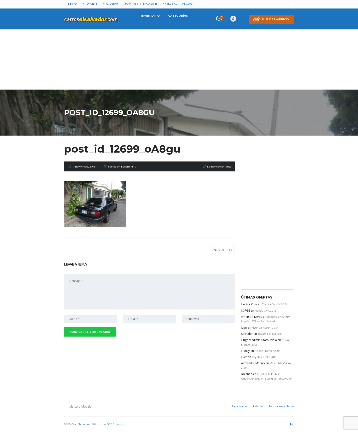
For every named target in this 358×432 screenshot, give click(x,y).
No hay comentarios (219, 166)
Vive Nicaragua (81, 424)
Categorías (178, 15)
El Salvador (111, 4)
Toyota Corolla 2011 (270, 334)
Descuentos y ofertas (281, 406)
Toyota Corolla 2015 (274, 304)
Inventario (150, 15)
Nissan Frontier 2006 (267, 351)
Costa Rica (170, 4)
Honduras (131, 4)
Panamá (187, 4)
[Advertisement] (179, 61)
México (72, 4)
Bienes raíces (239, 406)
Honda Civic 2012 (265, 310)
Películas (258, 406)
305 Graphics (115, 424)
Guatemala (90, 4)
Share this (225, 250)
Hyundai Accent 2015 (265, 327)
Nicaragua (150, 4)
